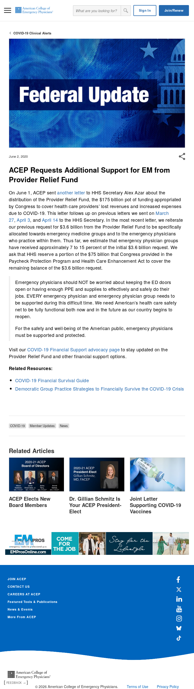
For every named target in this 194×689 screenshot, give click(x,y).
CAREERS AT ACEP (24, 594)
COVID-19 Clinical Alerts (32, 33)
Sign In (145, 10)
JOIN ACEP (17, 579)
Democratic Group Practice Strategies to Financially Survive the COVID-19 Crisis (99, 388)
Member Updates (42, 425)
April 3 (23, 219)
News (64, 425)
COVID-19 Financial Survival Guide (52, 380)
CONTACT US (19, 586)
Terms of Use (137, 686)
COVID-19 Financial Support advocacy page (73, 349)
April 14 (50, 219)
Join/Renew (173, 10)
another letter (71, 192)
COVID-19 (17, 425)
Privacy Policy (168, 686)
